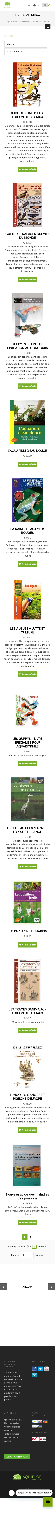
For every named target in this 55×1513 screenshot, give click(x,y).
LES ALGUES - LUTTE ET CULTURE (27, 630)
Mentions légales (11, 1423)
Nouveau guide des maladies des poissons (27, 1196)
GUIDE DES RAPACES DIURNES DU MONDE (27, 236)
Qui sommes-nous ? (13, 1420)
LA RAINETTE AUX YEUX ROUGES (27, 531)
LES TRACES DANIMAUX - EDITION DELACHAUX (27, 1011)
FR (45, 5)
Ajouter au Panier (28, 169)
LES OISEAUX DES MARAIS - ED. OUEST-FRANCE (27, 830)
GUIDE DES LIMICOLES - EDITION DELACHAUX (27, 115)
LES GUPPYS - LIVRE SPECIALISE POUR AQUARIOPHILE (27, 742)
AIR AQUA (27, 1286)
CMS (27, 1489)
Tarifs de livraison (11, 1434)
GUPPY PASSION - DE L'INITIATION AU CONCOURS (27, 346)
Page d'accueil (12, 21)
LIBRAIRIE (26, 21)
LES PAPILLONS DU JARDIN (27, 931)
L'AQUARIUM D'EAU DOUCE (27, 451)
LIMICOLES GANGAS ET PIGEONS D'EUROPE (27, 1097)
